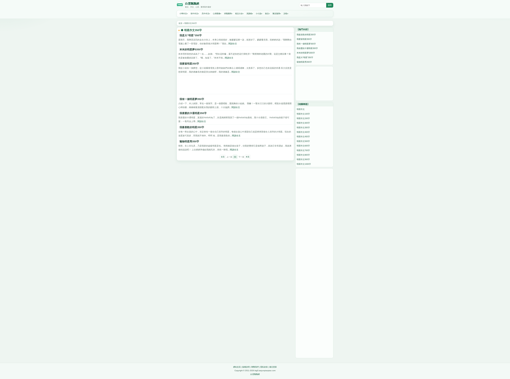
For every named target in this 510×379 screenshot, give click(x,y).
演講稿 (249, 13)
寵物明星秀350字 (189, 141)
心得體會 (216, 13)
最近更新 (273, 367)
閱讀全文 (232, 43)
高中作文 (205, 13)
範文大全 (239, 13)
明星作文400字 (303, 132)
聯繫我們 (255, 367)
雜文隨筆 (276, 13)
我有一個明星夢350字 (192, 99)
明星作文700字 (303, 150)
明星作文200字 (303, 118)
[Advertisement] (235, 85)
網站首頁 (237, 367)
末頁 (247, 157)
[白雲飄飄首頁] (180, 5)
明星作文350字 (190, 23)
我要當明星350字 (189, 63)
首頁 (180, 23)
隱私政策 (264, 367)
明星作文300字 (303, 123)
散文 (267, 13)
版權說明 (246, 367)
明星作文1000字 (304, 164)
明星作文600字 (303, 146)
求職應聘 (227, 13)
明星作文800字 (303, 155)
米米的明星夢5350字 (191, 49)
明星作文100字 (303, 114)
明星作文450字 (303, 136)
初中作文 (194, 13)
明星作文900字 (303, 159)
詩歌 (285, 13)
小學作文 (183, 13)
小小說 (258, 13)
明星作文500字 (303, 141)
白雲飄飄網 (192, 3)
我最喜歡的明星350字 (192, 127)
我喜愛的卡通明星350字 (193, 113)
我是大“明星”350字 (191, 35)
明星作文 (301, 109)
